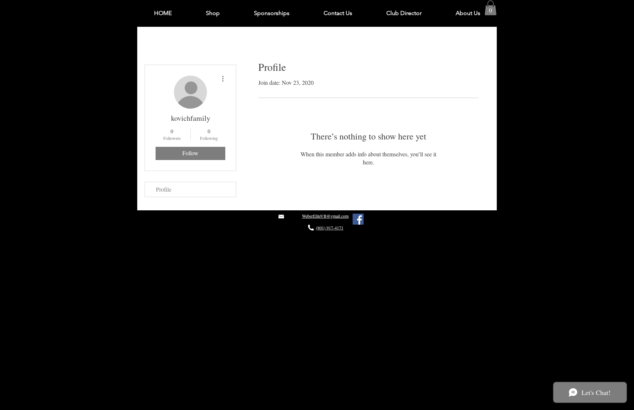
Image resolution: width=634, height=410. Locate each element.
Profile (163, 189)
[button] (490, 7)
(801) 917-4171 (329, 228)
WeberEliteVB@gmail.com (325, 216)
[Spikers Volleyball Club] (358, 219)
